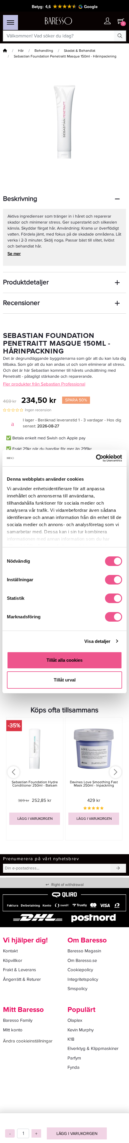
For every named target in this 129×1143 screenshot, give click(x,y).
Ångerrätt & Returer (22, 979)
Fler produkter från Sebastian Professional (44, 384)
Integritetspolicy (83, 979)
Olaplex (75, 1020)
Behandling (43, 50)
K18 (71, 1039)
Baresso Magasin (84, 951)
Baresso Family (17, 1020)
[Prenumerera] (118, 868)
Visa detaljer (97, 641)
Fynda (74, 1067)
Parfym (74, 1058)
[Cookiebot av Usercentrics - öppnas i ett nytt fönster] (96, 458)
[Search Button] (120, 36)
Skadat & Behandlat (79, 50)
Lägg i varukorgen (77, 1133)
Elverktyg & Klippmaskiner (93, 1048)
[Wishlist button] (95, 21)
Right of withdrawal (65, 884)
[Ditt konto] (107, 21)
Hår (21, 50)
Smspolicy (77, 988)
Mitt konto (12, 1030)
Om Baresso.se (82, 960)
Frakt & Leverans (19, 969)
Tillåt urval (65, 679)
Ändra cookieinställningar (27, 1041)
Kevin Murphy (81, 1030)
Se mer (14, 253)
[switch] (113, 580)
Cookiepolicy (80, 969)
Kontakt (10, 951)
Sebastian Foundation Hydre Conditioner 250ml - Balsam (35, 784)
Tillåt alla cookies (64, 660)
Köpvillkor (12, 960)
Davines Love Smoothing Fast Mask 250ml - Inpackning (94, 784)
